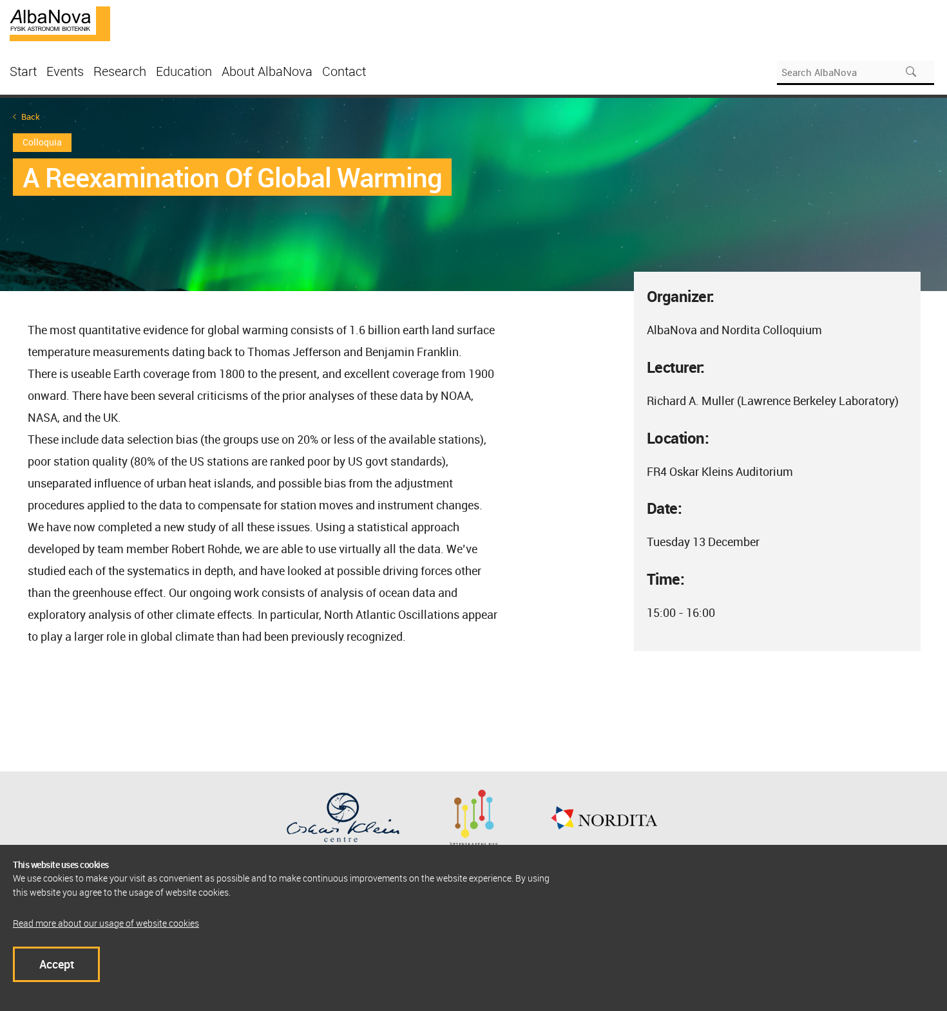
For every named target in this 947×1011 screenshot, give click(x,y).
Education (184, 71)
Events (65, 71)
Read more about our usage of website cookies (106, 923)
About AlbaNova (267, 71)
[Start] (60, 22)
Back (30, 116)
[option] (473, 194)
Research (119, 71)
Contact (344, 71)
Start (23, 71)
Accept (56, 964)
